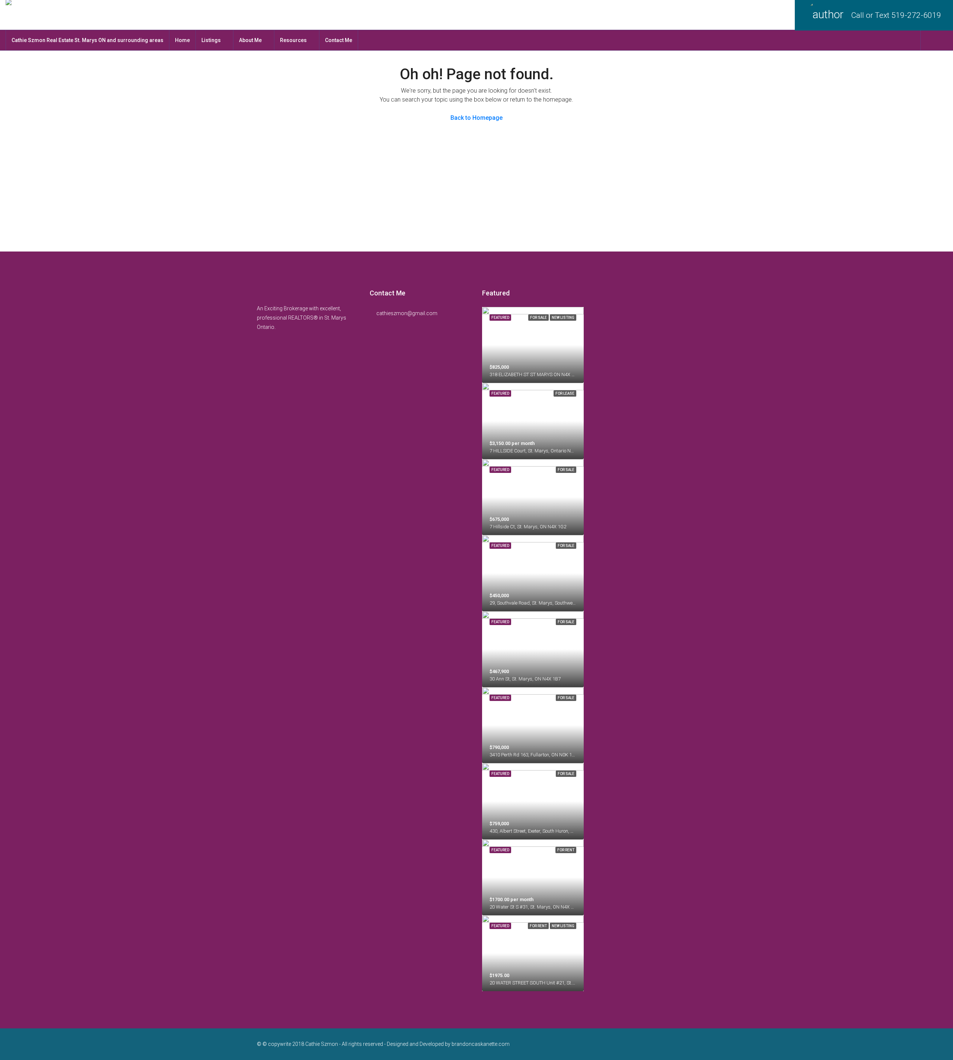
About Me (250, 40)
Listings (211, 40)
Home (182, 40)
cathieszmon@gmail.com (406, 313)
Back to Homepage (476, 117)
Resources (293, 40)
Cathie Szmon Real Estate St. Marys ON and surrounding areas (87, 40)
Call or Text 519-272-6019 (896, 15)
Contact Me (338, 40)
